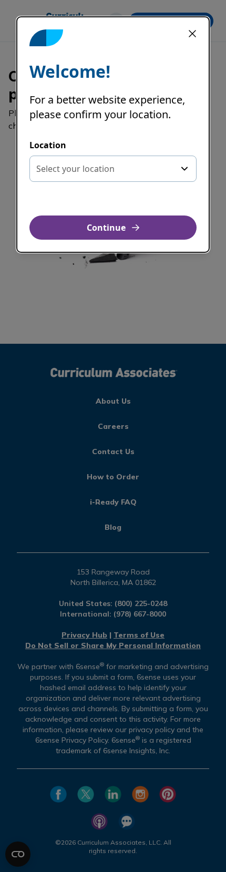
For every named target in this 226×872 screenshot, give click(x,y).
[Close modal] (192, 33)
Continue (106, 227)
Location (47, 145)
